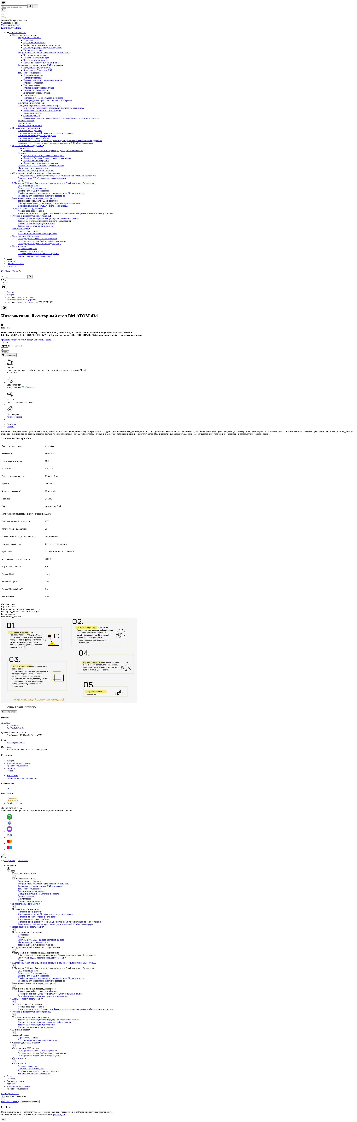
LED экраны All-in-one (28, 186)
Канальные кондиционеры (36, 57)
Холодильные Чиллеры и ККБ (37, 70)
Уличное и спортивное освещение (34, 256)
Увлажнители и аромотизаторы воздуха (42, 110)
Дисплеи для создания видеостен (33, 191)
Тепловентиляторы (32, 78)
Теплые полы (29, 95)
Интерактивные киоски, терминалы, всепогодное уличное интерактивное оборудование (60, 140)
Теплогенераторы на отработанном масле (43, 98)
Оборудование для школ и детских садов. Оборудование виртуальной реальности (57, 175)
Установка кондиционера (30, 125)
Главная (10, 292)
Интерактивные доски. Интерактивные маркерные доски (45, 133)
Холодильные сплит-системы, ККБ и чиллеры (40, 65)
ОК (3, 1119)
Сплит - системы (31, 40)
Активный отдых (20, 228)
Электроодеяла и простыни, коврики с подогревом (47, 100)
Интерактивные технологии (25, 128)
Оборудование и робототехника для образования (35, 173)
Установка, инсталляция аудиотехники (36, 223)
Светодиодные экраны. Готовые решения (37, 238)
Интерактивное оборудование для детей (37, 135)
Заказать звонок (10, 23)
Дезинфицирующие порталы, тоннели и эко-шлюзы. (43, 206)
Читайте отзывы (14, 803)
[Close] (3, 1098)
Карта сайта (12, 775)
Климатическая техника (23, 35)
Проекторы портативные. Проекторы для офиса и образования (53, 150)
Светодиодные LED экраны (25, 236)
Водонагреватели (26, 120)
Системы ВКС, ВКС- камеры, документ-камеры (41, 165)
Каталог (11, 865)
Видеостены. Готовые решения (32, 188)
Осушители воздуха (32, 113)
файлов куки (59, 1114)
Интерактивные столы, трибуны (33, 138)
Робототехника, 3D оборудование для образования (42, 178)
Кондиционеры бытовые (29, 37)
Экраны (21, 153)
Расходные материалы (33, 50)
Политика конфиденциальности (22, 778)
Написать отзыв (9, 712)
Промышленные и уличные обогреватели (43, 80)
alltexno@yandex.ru (12, 28)
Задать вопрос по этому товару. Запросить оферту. (27, 340)
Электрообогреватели (33, 83)
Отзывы (10, 426)
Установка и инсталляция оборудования (31, 216)
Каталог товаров (17, 32)
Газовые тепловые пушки (35, 90)
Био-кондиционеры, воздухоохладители (42, 47)
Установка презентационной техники (36, 170)
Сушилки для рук (31, 115)
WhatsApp (29, 387)
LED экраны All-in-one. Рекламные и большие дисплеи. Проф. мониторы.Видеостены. (53, 183)
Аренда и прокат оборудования (27, 208)
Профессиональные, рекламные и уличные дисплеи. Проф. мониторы (51, 193)
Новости (11, 261)
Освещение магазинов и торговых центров (38, 253)
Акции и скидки (14, 417)
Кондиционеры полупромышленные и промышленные (44, 52)
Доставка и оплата (15, 263)
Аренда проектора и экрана (31, 211)
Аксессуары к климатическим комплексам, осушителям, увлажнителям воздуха (61, 118)
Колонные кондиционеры (35, 55)
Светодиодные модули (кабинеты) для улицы (39, 243)
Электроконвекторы (33, 75)
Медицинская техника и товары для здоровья (34, 198)
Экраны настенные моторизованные (40, 163)
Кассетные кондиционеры (35, 60)
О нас (9, 258)
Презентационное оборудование (27, 145)
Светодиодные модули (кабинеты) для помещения (42, 241)
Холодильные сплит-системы (37, 68)
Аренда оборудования (17, 766)
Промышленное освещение (31, 251)
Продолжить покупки (29, 1102)
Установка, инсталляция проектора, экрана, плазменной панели (48, 218)
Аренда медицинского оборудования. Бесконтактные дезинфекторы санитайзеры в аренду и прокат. (66, 213)
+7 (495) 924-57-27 (11, 25)
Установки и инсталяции (18, 763)
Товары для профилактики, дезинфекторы (38, 201)
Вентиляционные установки (31, 103)
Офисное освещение (27, 248)
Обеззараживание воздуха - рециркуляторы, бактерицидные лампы (50, 203)
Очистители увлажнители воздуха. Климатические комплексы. (53, 108)
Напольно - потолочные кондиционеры (42, 63)
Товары (10, 294)
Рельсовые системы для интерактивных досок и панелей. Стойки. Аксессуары (55, 143)
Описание (11, 424)
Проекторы (23, 148)
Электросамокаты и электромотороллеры (37, 233)
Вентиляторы (24, 123)
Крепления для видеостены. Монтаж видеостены (41, 196)
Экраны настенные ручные (36, 160)
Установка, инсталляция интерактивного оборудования (44, 221)
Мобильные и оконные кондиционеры (41, 45)
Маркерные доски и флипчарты (33, 168)
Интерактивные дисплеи (30, 130)
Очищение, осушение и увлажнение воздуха (39, 105)
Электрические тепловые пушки (39, 88)
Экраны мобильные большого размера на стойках (47, 158)
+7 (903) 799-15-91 (15, 728)
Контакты (11, 266)
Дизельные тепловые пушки (36, 93)
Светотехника (19, 246)
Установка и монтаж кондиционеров (35, 226)
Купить (5, 352)
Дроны (21, 181)
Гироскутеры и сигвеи (28, 231)
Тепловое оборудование (29, 73)
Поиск (10, 771)
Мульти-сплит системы (34, 42)
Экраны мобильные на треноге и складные (43, 155)
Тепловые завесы (31, 85)
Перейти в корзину (10, 1101)
